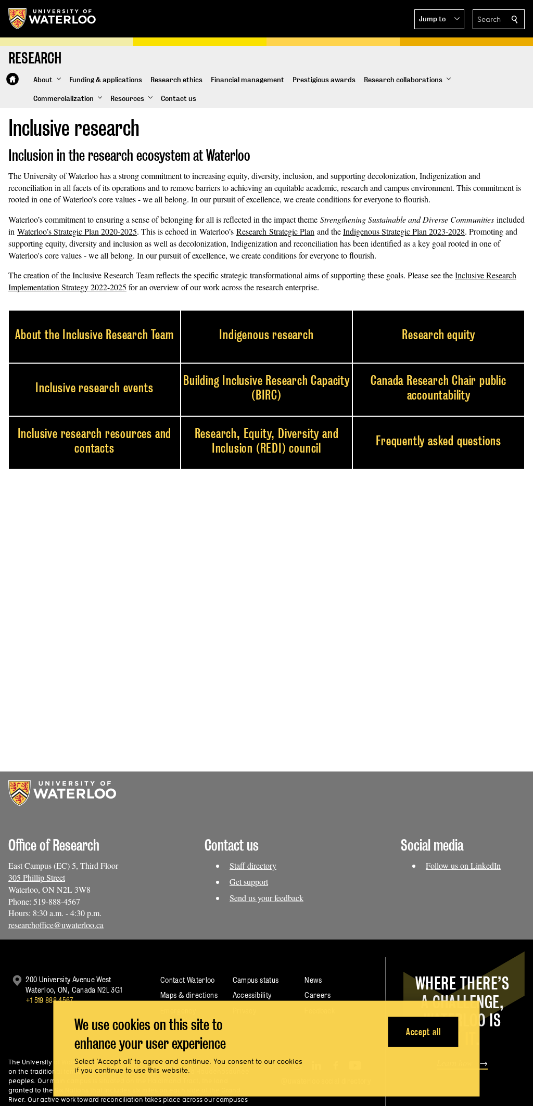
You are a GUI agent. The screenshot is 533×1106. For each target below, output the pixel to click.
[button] (439, 19)
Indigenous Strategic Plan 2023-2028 (404, 231)
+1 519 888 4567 (49, 1000)
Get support (249, 881)
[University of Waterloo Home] (52, 18)
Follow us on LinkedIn (463, 865)
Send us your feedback (266, 897)
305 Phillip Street (36, 877)
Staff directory (253, 865)
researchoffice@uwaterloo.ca (56, 924)
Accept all (423, 1031)
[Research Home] (12, 79)
